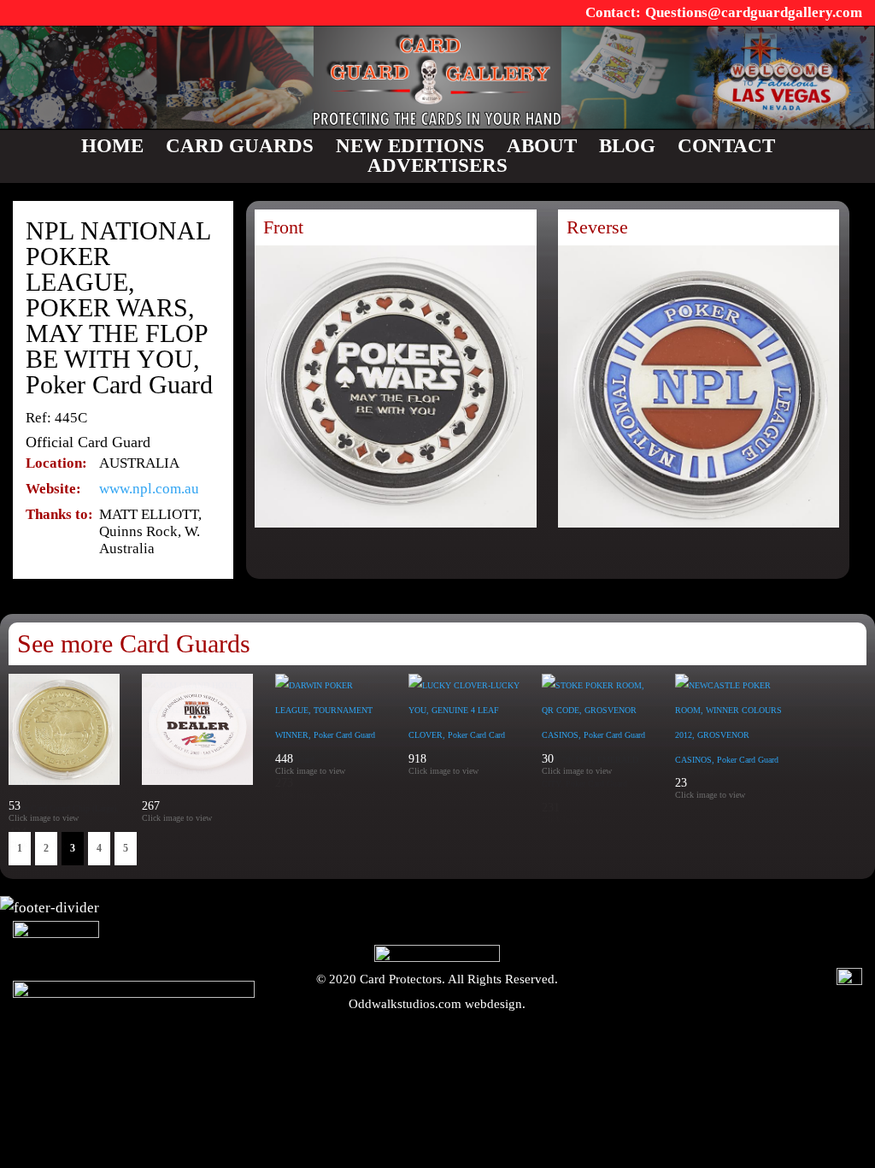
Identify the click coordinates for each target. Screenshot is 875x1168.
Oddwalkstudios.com (405, 1004)
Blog (627, 146)
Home (112, 146)
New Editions (410, 146)
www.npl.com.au (149, 489)
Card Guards (240, 146)
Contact (726, 146)
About (542, 146)
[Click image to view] (219, 818)
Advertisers (437, 165)
